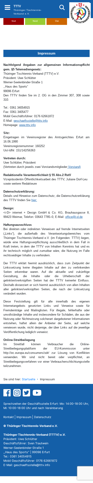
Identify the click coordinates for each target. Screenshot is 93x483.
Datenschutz (42, 417)
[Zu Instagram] (17, 392)
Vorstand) (74, 167)
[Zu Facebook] (7, 392)
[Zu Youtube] (37, 392)
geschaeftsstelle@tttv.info (31, 120)
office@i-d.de (74, 217)
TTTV (17, 6)
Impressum (23, 417)
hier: (34, 200)
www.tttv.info (27, 125)
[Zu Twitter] (27, 392)
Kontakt (8, 417)
